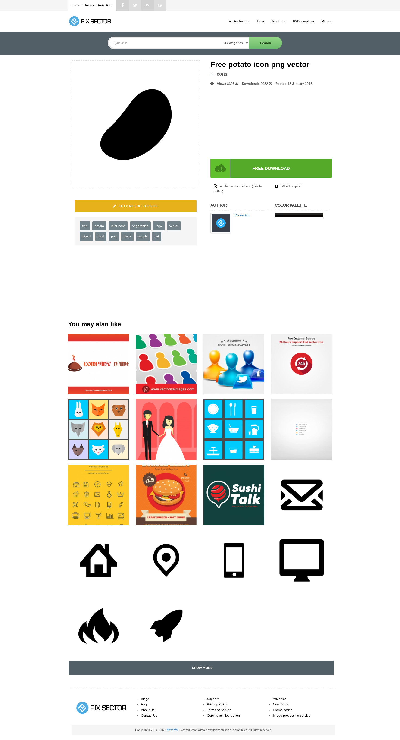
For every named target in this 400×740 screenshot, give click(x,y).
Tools (76, 5)
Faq (144, 704)
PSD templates (304, 21)
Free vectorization (98, 5)
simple (143, 236)
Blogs (145, 699)
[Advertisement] (249, 122)
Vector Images (239, 21)
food (101, 236)
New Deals (281, 704)
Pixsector (242, 215)
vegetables (140, 226)
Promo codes (282, 710)
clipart (86, 236)
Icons (261, 21)
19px (158, 226)
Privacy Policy (217, 704)
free (85, 226)
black (127, 236)
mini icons (118, 226)
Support (213, 699)
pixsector (173, 730)
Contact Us (149, 715)
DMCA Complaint (290, 186)
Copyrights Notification (223, 715)
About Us (147, 710)
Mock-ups (279, 21)
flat (157, 236)
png (114, 236)
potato (99, 226)
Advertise (280, 699)
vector (173, 226)
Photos (327, 21)
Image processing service (291, 715)
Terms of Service (219, 710)
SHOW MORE (201, 668)
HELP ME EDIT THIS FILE (139, 206)
